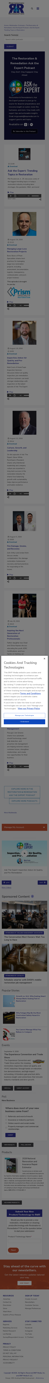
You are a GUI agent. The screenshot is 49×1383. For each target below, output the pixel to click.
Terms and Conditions (30, 693)
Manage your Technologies (24, 715)
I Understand (24, 722)
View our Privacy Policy (29, 708)
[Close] (44, 658)
